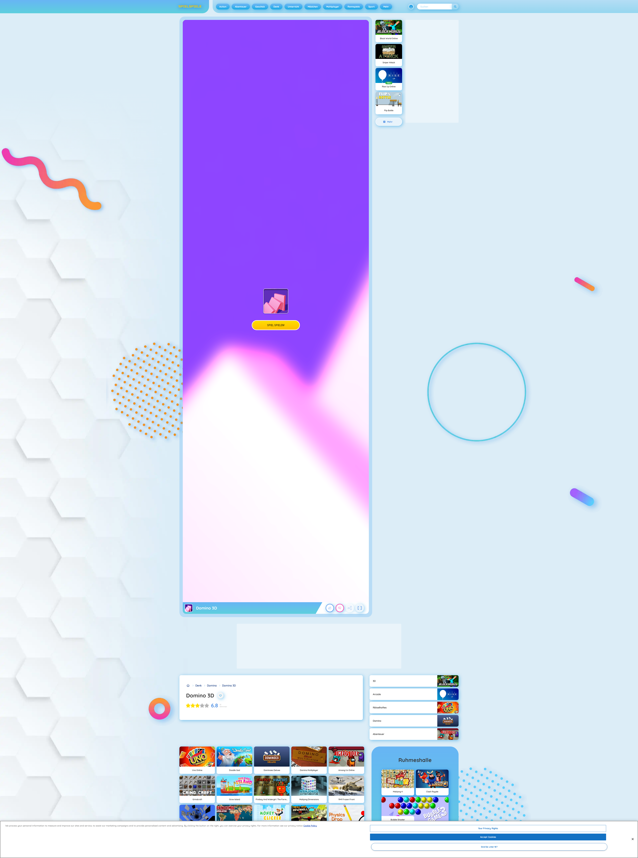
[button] (411, 7)
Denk (276, 6)
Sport (371, 6)
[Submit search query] (455, 6)
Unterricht (293, 6)
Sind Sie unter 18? (489, 847)
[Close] (632, 839)
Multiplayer (332, 6)
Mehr (386, 6)
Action (222, 6)
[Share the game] (350, 608)
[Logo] (189, 6)
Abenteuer (241, 6)
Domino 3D (229, 685)
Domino (212, 685)
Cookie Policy (310, 825)
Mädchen (313, 6)
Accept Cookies (488, 837)
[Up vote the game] (330, 608)
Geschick (260, 6)
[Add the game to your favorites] (220, 695)
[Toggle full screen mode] (360, 608)
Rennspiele (354, 6)
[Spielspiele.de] (188, 685)
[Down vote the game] (340, 608)
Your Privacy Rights (488, 828)
